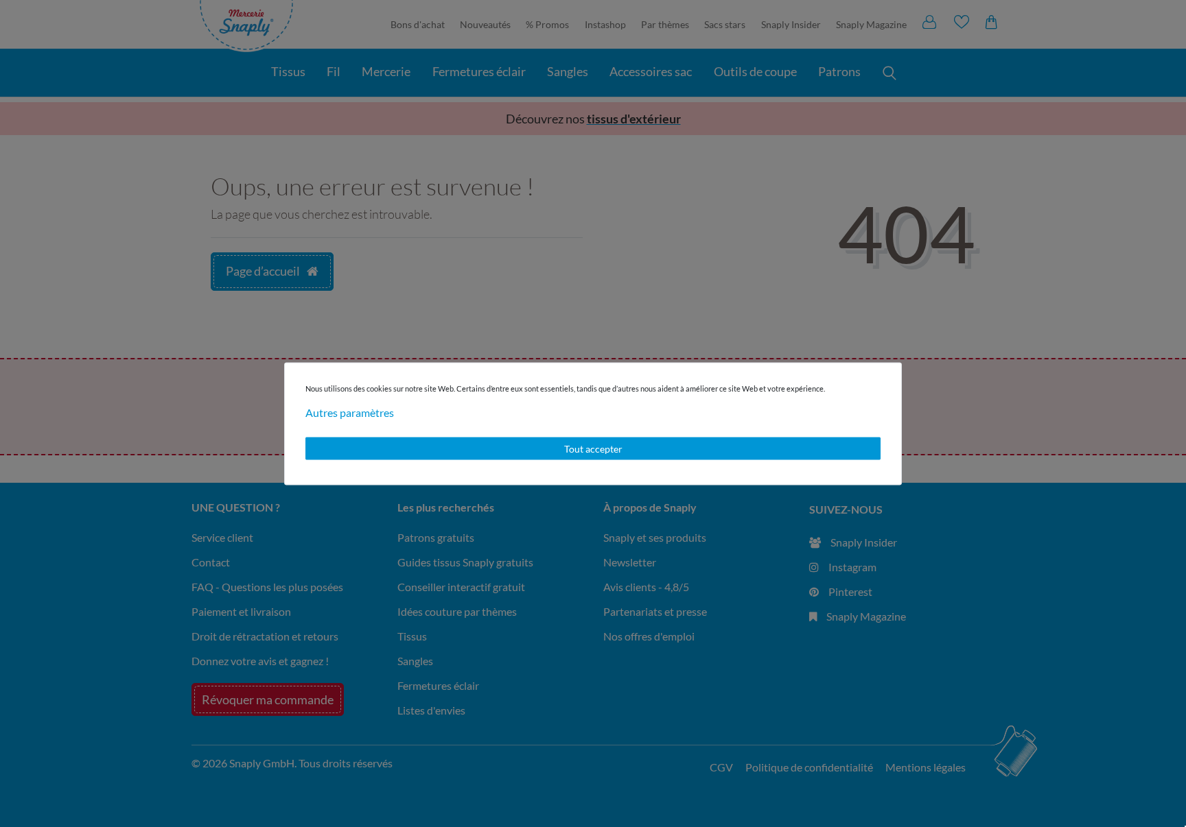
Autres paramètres (349, 411)
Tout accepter (593, 448)
